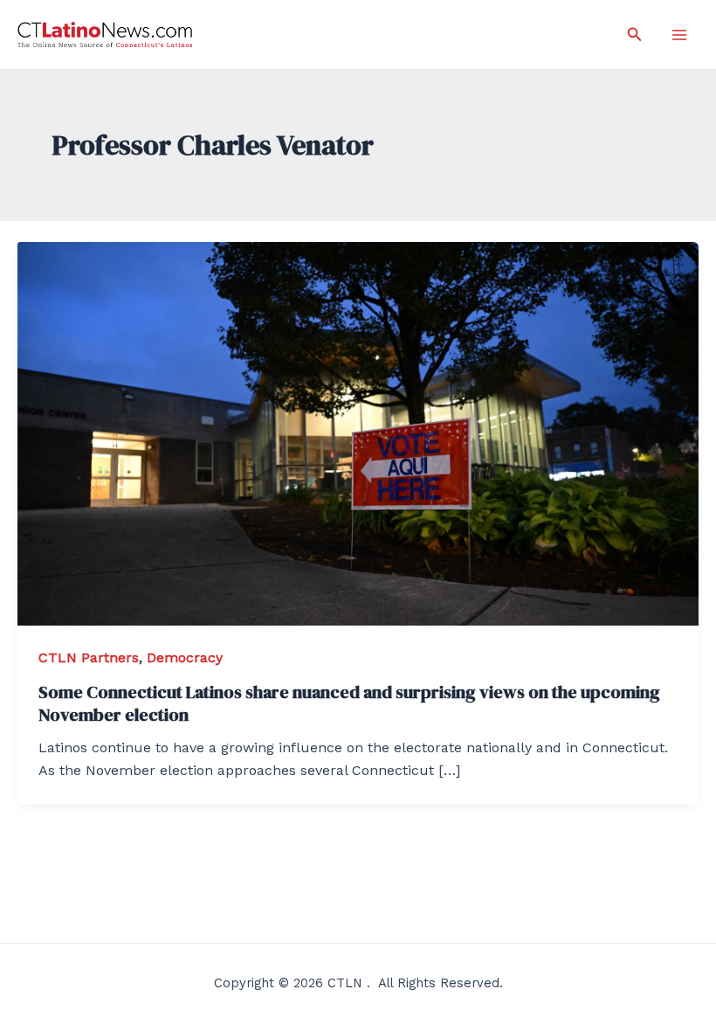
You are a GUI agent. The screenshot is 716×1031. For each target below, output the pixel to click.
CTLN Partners (88, 657)
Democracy (185, 657)
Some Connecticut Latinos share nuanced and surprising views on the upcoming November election (349, 703)
